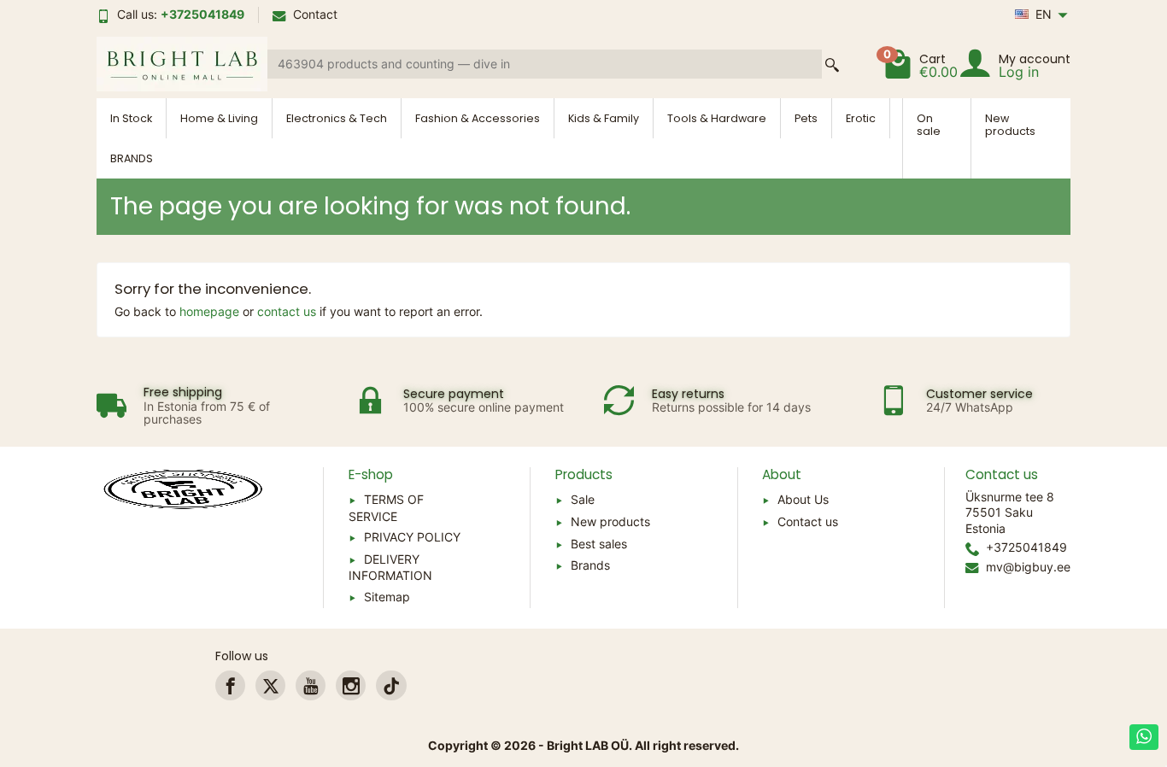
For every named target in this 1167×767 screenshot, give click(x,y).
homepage (209, 311)
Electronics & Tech (336, 118)
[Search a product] (832, 64)
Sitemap (387, 596)
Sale (583, 499)
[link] (230, 685)
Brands (590, 565)
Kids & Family (603, 118)
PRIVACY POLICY (412, 537)
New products (1010, 124)
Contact (315, 14)
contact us (286, 311)
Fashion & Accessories (477, 118)
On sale (929, 124)
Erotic (861, 118)
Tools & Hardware (716, 118)
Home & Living (219, 118)
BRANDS (131, 158)
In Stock (131, 118)
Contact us (807, 521)
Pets (806, 118)
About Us (803, 499)
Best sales (599, 543)
